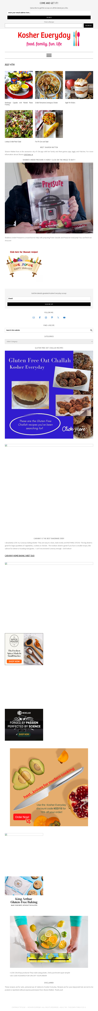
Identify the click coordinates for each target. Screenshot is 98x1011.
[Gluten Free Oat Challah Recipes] (49, 395)
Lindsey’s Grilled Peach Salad (13, 142)
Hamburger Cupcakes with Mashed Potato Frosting (19, 104)
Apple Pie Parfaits (70, 103)
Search (88, 25)
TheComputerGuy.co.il (77, 1007)
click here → (28, 154)
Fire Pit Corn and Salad (41, 142)
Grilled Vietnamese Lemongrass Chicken (46, 103)
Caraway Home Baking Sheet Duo (19, 555)
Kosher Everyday (49, 39)
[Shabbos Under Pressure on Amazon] (49, 198)
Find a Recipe (49, 22)
